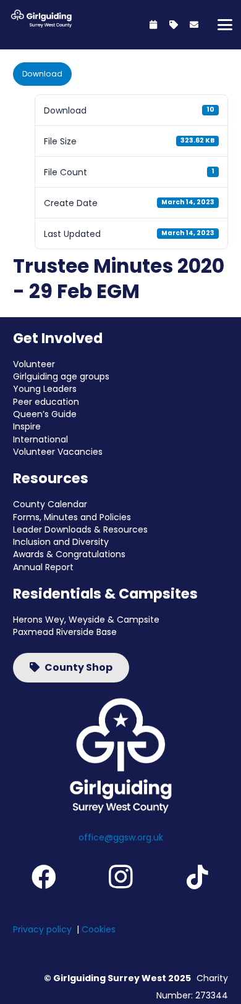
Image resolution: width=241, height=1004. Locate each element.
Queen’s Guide (45, 414)
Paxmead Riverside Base (65, 632)
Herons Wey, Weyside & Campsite (86, 619)
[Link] (153, 25)
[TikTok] (197, 877)
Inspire (27, 426)
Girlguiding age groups (61, 376)
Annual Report (43, 567)
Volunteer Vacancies (58, 452)
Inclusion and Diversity (61, 542)
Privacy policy (42, 929)
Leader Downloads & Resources (80, 529)
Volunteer (34, 364)
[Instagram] (120, 877)
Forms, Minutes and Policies (72, 517)
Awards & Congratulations (69, 554)
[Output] (40, 18)
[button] (225, 24)
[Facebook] (44, 877)
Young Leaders (45, 389)
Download (42, 73)
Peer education (46, 402)
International (40, 439)
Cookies (99, 929)
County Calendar (50, 504)
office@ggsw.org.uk (120, 837)
